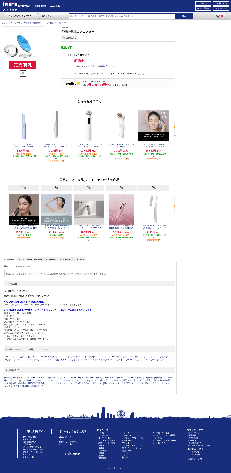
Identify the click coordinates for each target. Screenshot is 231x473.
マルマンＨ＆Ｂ (142, 360)
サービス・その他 (160, 443)
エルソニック (148, 357)
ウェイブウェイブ (116, 360)
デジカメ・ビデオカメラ (132, 435)
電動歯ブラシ (141, 377)
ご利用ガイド (221, 3)
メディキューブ (100, 360)
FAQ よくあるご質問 (74, 431)
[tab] (9, 259)
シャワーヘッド (82, 380)
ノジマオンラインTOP (11, 23)
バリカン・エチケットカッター (119, 377)
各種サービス (28, 454)
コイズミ (64, 357)
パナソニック (10, 357)
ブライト (87, 360)
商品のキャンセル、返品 (33, 449)
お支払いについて (30, 439)
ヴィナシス (136, 357)
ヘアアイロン (43, 377)
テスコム (54, 357)
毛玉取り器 (19, 386)
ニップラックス (75, 360)
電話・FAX (126, 451)
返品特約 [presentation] (80, 259)
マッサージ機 (96, 380)
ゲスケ (63, 360)
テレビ (101, 433)
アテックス (21, 360)
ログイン (203, 3)
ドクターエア (47, 360)
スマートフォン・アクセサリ (134, 445)
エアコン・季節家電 (106, 440)
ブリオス (130, 360)
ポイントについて (65, 439)
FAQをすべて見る (65, 444)
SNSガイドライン (195, 459)
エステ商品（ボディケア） (33, 380)
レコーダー (103, 435)
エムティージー (76, 357)
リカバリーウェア (53, 383)
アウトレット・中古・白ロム (165, 440)
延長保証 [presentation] (52, 259)
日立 (20, 357)
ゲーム (125, 453)
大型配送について (30, 444)
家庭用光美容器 (155, 377)
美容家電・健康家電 (32, 23)
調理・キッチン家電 (106, 443)
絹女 (57, 360)
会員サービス (28, 457)
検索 (184, 16)
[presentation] (9, 259)
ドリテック (90, 357)
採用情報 (192, 435)
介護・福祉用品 (19, 383)
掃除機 (101, 456)
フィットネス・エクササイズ (60, 380)
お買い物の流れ (29, 437)
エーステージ (34, 360)
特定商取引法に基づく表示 (199, 445)
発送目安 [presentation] (66, 259)
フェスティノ (157, 360)
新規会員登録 (203, 8)
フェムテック (137, 383)
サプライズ (10, 360)
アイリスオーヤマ (41, 357)
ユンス (167, 360)
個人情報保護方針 (195, 443)
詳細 (124, 85)
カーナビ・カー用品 (161, 433)
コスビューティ (163, 357)
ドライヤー (30, 377)
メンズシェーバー (72, 377)
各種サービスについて (67, 442)
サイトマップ (194, 433)
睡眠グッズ (109, 383)
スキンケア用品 (123, 383)
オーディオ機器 (104, 438)
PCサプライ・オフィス (131, 448)
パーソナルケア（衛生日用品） (77, 383)
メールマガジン (194, 452)
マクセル (27, 357)
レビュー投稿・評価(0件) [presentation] (31, 259)
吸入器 (8, 383)
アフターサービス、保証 (33, 452)
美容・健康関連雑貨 (34, 386)
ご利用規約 (193, 438)
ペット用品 (157, 438)
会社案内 (192, 440)
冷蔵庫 (101, 445)
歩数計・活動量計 (129, 380)
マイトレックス (103, 357)
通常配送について (30, 442)
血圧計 (142, 380)
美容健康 (102, 458)
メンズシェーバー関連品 (92, 377)
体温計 (149, 380)
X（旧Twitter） (194, 454)
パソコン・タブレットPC (132, 438)
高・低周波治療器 (162, 380)
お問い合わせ (72, 453)
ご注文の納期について (32, 447)
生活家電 (102, 451)
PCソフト (126, 458)
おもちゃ (126, 456)
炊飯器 (101, 448)
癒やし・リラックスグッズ (157, 383)
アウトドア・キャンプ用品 (164, 435)
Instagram (192, 457)
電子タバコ (98, 383)
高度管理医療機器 (36, 383)
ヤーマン (116, 357)
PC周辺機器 (127, 440)
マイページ (221, 8)
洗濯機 (101, 453)
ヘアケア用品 (56, 377)
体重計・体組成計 (112, 380)
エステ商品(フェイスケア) (55, 23)
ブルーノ (125, 357)
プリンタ (126, 443)
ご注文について (64, 437)
